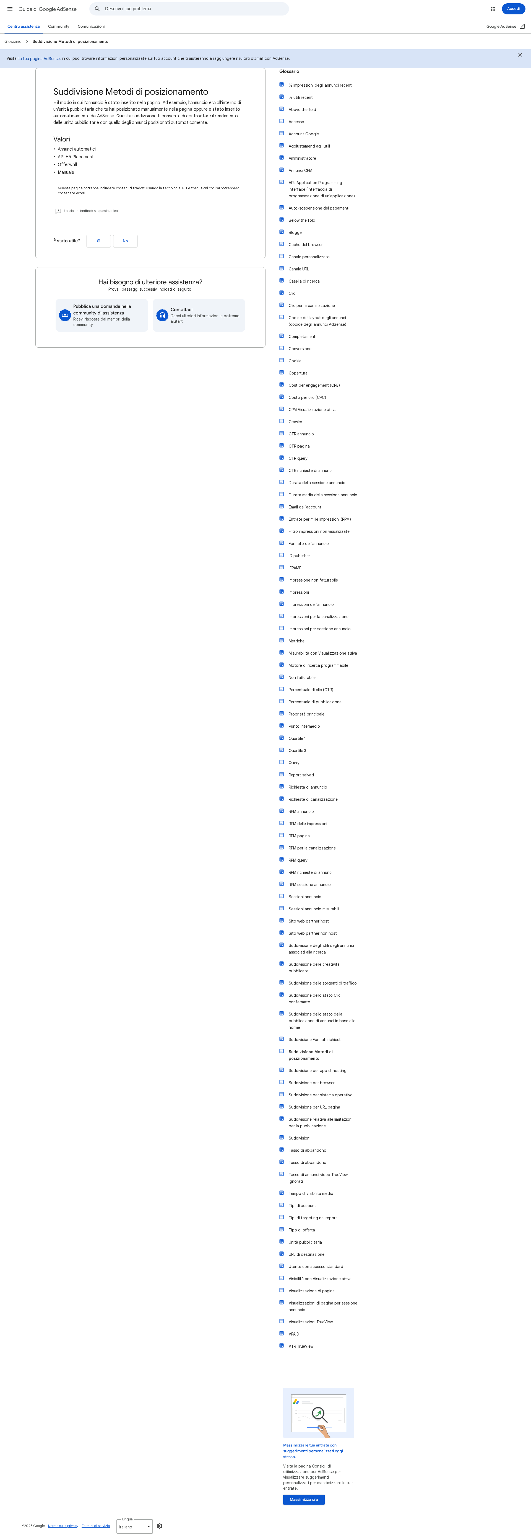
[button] (10, 9)
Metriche (296, 641)
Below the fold (302, 220)
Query (294, 762)
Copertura (298, 373)
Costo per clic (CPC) (307, 397)
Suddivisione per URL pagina (314, 1107)
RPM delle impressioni (308, 823)
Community (58, 26)
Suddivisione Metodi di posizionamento (311, 1055)
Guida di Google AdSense (48, 9)
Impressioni (299, 592)
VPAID (294, 1334)
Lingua (127, 1519)
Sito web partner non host (313, 933)
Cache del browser (306, 244)
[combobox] (197, 8)
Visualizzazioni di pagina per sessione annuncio (323, 1306)
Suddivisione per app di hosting (318, 1070)
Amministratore (302, 158)
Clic (292, 293)
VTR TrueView (301, 1346)
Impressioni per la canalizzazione (318, 616)
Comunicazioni (91, 26)
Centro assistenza (23, 26)
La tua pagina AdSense (39, 58)
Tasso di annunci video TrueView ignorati (318, 1178)
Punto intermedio (304, 726)
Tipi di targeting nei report (313, 1217)
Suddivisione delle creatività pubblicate (314, 967)
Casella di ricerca (304, 281)
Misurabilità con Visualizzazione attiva (323, 653)
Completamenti (302, 336)
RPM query (298, 860)
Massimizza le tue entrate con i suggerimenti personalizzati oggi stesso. (313, 1451)
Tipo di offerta (302, 1230)
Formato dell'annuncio (309, 543)
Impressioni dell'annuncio (311, 604)
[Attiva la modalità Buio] (159, 1526)
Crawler (295, 421)
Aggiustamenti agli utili (309, 146)
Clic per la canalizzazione (312, 305)
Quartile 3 (297, 750)
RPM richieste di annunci (310, 872)
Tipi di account (302, 1205)
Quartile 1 (297, 738)
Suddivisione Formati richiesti (315, 1039)
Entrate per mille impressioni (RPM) (320, 519)
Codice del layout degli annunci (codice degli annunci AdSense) (317, 321)
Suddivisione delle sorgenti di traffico (323, 983)
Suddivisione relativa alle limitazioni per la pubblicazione (320, 1122)
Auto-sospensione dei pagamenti (319, 208)
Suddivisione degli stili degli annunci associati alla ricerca (321, 949)
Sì (98, 241)
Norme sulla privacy (63, 1526)
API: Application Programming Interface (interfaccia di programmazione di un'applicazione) (322, 189)
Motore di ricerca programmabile (318, 665)
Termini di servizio (96, 1526)
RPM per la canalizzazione (312, 848)
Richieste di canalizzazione (313, 799)
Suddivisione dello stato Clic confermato (314, 998)
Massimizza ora (304, 1499)
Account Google (304, 133)
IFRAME (295, 567)
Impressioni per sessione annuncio (320, 628)
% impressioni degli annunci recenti (321, 85)
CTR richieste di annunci (310, 470)
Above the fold (302, 109)
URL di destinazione (306, 1254)
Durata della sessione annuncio (317, 482)
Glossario (289, 71)
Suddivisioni (299, 1138)
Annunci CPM (300, 170)
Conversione (300, 348)
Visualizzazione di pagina (312, 1290)
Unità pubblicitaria (305, 1242)
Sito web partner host (309, 921)
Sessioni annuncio (305, 896)
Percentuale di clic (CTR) (311, 689)
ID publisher (299, 555)
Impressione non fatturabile (313, 580)
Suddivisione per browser (312, 1082)
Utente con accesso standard (316, 1266)
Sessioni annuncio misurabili (314, 908)
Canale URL (299, 269)
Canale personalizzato (309, 256)
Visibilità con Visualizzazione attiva (320, 1278)
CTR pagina (299, 446)
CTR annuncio (301, 434)
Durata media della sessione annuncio (323, 494)
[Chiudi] (520, 55)
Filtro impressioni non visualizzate (319, 531)
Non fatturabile (302, 677)
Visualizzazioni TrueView (311, 1321)
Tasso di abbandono (307, 1150)
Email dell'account (305, 507)
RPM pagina (299, 835)
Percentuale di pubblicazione (315, 701)
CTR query (298, 458)
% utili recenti (301, 97)
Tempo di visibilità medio (311, 1193)
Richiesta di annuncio (308, 787)
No (125, 241)
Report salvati (301, 775)
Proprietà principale (306, 714)
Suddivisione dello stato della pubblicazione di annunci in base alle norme (322, 1021)
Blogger (296, 232)
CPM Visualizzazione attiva (313, 409)
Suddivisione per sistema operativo (321, 1094)
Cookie (295, 360)
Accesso (296, 121)
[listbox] (134, 1526)
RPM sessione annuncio (310, 884)
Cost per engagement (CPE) (314, 385)
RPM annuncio (301, 811)
